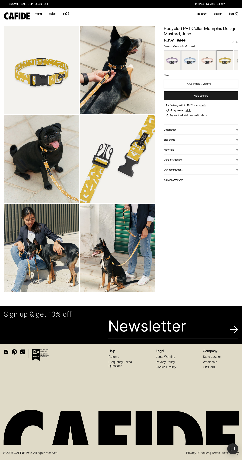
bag (233, 13)
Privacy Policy (165, 362)
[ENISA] (40, 355)
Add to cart (201, 95)
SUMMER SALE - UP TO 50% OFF (29, 4)
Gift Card (209, 367)
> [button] (237, 42)
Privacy (191, 453)
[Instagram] (6, 352)
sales (52, 13)
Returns (114, 356)
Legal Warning (165, 356)
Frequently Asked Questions (120, 364)
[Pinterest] (14, 352)
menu (38, 13)
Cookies (203, 453)
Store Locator (212, 356)
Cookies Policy (166, 367)
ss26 (66, 13)
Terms (216, 453)
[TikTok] (23, 352)
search (218, 13)
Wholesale (210, 362)
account (202, 13)
